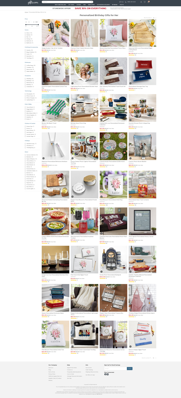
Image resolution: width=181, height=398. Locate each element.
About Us (51, 367)
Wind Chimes (31, 130)
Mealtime (30, 117)
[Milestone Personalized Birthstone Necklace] (55, 146)
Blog (50, 369)
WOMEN (79, 4)
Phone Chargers (31, 98)
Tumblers (30, 67)
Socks (29, 54)
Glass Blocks (30, 162)
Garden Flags (31, 136)
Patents (50, 380)
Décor (29, 33)
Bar (28, 37)
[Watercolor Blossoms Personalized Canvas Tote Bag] (113, 334)
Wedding (30, 78)
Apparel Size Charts (72, 367)
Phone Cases (31, 96)
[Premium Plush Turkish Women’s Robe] (84, 33)
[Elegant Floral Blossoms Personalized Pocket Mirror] (84, 184)
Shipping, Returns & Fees (92, 372)
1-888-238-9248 (131, 1)
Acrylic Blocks (31, 180)
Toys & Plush (30, 107)
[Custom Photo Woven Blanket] (142, 146)
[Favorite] (145, 1)
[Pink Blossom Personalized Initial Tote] (55, 334)
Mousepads (30, 94)
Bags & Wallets (31, 52)
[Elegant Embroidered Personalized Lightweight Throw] (84, 298)
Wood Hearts (31, 164)
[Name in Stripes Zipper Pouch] (142, 334)
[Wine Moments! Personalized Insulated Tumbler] (84, 221)
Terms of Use (52, 372)
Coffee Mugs (31, 65)
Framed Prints (31, 168)
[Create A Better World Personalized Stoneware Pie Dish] (55, 221)
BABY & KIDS (91, 4)
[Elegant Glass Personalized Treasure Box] (113, 298)
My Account (89, 367)
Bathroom (30, 42)
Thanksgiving (31, 147)
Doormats (30, 178)
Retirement (30, 82)
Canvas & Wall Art (32, 155)
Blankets (30, 157)
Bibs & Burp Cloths (32, 113)
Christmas (30, 145)
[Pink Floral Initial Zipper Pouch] (84, 259)
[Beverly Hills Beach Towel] (55, 108)
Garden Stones (31, 134)
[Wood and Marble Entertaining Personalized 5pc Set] (55, 184)
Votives (29, 166)
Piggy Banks (30, 109)
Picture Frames (31, 176)
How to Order (70, 374)
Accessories (30, 184)
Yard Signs (30, 132)
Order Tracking (89, 369)
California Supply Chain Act (55, 376)
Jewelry (30, 50)
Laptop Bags (30, 99)
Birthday (30, 84)
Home (26, 12)
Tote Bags (30, 58)
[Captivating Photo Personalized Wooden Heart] (84, 71)
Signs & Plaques (32, 158)
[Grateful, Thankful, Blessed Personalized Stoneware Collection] (142, 259)
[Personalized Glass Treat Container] (142, 184)
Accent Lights (31, 188)
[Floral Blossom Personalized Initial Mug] (113, 184)
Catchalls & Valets (32, 170)
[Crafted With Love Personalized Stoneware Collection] (113, 108)
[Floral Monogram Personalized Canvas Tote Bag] (55, 71)
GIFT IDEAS (71, 4)
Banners (29, 172)
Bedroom (30, 40)
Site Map (69, 378)
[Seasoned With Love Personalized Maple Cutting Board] (142, 33)
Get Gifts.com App (90, 375)
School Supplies (31, 115)
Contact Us (70, 369)
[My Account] (141, 1)
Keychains (30, 56)
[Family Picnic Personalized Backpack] (113, 259)
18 (153, 17)
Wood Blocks (31, 174)
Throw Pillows (31, 160)
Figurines (30, 182)
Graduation (30, 86)
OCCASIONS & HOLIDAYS (103, 4)
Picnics (29, 128)
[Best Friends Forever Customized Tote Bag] (84, 334)
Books (29, 119)
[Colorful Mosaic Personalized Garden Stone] (113, 146)
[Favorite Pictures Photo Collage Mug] (142, 108)
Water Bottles (31, 71)
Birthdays (30, 80)
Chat (122, 2)
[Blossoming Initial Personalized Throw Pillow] (113, 33)
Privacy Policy (52, 374)
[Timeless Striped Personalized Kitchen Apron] (142, 298)
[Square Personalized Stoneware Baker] (55, 298)
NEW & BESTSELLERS (60, 4)
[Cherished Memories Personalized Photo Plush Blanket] (113, 221)
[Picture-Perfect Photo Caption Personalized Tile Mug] (84, 146)
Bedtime (29, 111)
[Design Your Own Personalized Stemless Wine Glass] (55, 259)
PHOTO (122, 4)
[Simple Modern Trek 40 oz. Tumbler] (55, 33)
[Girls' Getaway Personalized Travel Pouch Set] (113, 71)
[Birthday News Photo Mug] (84, 108)
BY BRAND (114, 4)
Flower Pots (30, 126)
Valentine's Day (31, 143)
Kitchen (29, 35)
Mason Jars (30, 69)
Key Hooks (30, 186)
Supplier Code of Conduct (55, 378)
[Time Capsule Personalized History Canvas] (142, 221)
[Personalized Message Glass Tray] (142, 71)
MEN (84, 4)
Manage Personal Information (74, 376)
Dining (29, 39)
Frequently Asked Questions (74, 372)
